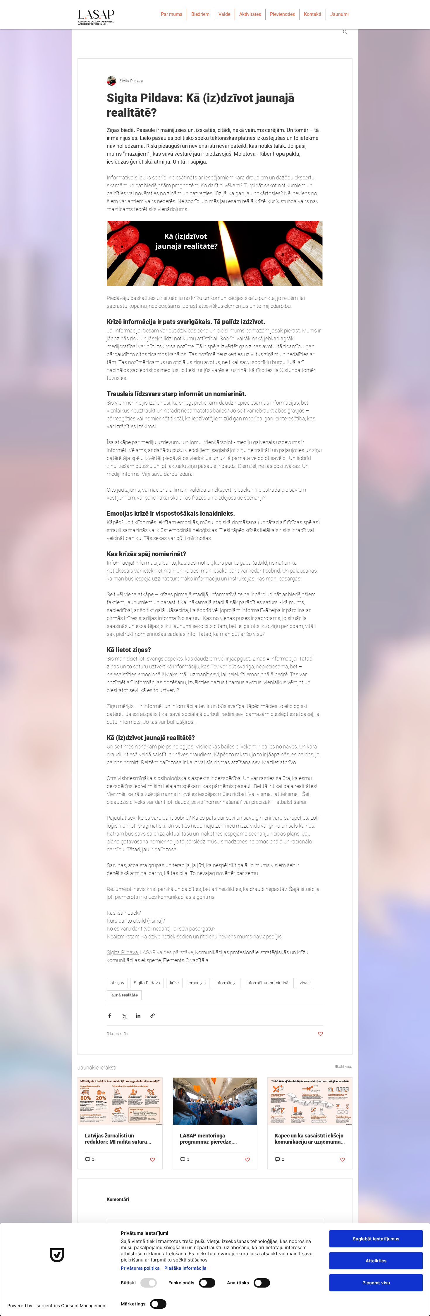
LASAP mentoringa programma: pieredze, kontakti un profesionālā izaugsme (209, 1138)
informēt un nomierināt (268, 982)
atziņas (117, 982)
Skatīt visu (343, 1066)
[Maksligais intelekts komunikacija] (120, 1101)
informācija (226, 982)
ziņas (304, 982)
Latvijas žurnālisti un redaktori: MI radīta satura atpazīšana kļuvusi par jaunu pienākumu (118, 1138)
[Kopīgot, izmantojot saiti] (152, 1015)
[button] (345, 31)
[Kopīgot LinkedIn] (138, 1015)
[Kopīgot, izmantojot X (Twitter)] (124, 1015)
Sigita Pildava (147, 982)
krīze (174, 982)
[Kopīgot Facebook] (109, 1015)
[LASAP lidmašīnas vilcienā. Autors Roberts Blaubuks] (215, 1101)
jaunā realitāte (124, 995)
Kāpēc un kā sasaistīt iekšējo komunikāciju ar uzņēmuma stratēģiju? (309, 1138)
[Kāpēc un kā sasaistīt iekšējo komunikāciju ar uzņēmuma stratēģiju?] (310, 1101)
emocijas (197, 982)
